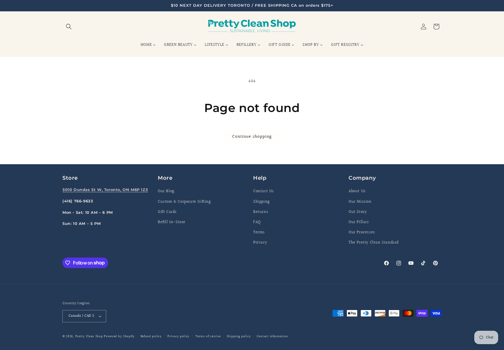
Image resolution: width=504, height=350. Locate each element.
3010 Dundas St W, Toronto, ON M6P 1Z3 (105, 189)
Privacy (260, 242)
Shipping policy (239, 336)
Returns (260, 212)
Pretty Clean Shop (89, 336)
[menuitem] (148, 45)
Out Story (358, 212)
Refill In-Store (172, 222)
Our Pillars (359, 222)
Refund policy (151, 336)
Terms (259, 232)
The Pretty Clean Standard (374, 242)
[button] (68, 26)
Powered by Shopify (119, 336)
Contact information (272, 336)
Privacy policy (178, 336)
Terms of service (208, 336)
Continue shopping (252, 136)
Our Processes (362, 232)
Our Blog (166, 191)
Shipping (261, 202)
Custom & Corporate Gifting (184, 202)
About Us (357, 191)
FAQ (257, 222)
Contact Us (263, 191)
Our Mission (360, 202)
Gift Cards (167, 212)
